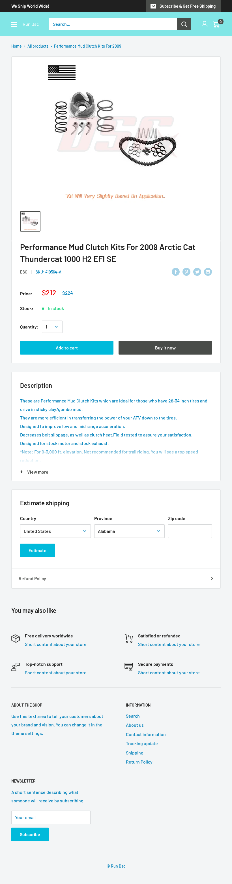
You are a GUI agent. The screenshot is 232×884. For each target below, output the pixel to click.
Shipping (134, 752)
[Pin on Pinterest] (186, 271)
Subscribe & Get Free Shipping (188, 6)
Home (16, 46)
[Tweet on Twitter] (197, 271)
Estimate (37, 550)
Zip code (176, 518)
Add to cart (67, 347)
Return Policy (139, 761)
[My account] (204, 24)
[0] (216, 24)
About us (135, 725)
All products (37, 46)
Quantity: (29, 326)
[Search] (184, 24)
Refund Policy (32, 578)
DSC (23, 272)
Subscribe (30, 834)
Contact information (146, 734)
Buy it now (165, 347)
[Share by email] (208, 271)
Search (133, 715)
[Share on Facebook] (176, 271)
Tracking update (142, 743)
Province (103, 518)
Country (28, 518)
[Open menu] (14, 24)
